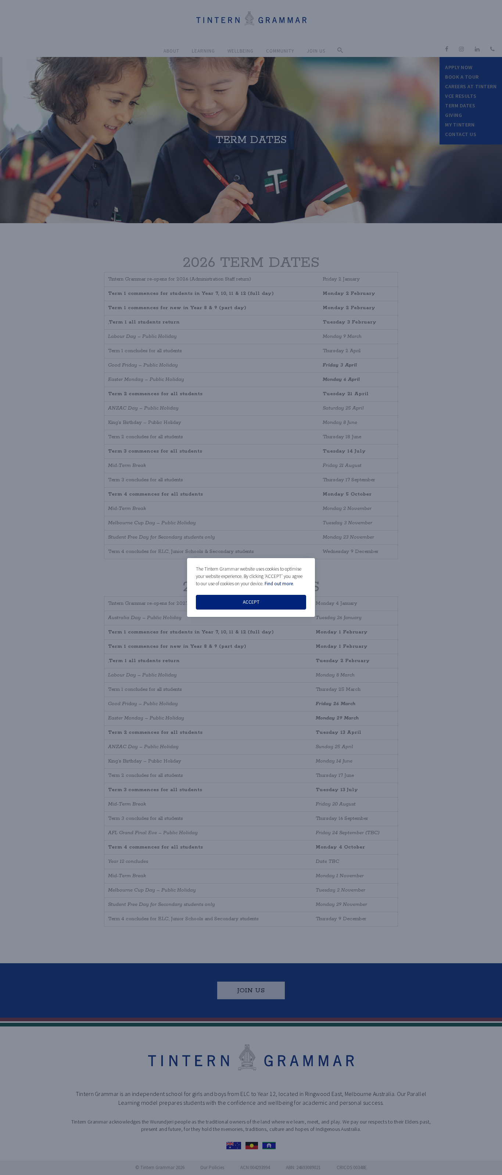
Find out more (279, 584)
